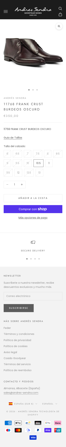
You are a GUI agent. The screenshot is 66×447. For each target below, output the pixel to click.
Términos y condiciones (19, 334)
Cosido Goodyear (15, 358)
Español (48, 403)
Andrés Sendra (15, 98)
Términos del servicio (17, 364)
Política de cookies (15, 346)
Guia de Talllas (13, 137)
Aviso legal (10, 352)
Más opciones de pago (33, 217)
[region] (33, 246)
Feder (7, 328)
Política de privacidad (17, 340)
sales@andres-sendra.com (21, 392)
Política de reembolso (18, 370)
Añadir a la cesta (33, 198)
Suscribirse (18, 308)
